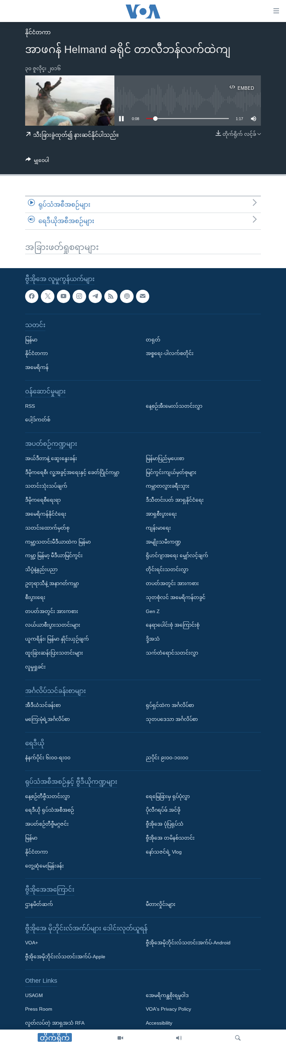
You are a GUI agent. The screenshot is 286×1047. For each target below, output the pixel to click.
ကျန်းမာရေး (158, 527)
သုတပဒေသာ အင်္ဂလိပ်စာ (172, 719)
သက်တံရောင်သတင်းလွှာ (172, 653)
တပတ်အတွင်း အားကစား (51, 611)
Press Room (38, 1009)
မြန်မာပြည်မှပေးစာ (165, 458)
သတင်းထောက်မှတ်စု (47, 527)
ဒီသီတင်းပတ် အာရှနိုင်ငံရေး (175, 500)
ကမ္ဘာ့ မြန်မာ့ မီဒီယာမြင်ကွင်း (54, 555)
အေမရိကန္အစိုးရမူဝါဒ (167, 995)
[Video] (120, 1038)
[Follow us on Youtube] (63, 296)
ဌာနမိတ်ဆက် (39, 904)
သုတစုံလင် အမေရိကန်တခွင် (175, 597)
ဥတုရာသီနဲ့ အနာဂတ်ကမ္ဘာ (52, 583)
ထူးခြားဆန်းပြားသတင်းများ (54, 653)
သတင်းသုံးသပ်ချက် (46, 486)
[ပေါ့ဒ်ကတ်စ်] (126, 296)
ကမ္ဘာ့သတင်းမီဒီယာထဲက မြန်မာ (58, 541)
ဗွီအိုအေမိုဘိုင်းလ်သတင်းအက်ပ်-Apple (65, 956)
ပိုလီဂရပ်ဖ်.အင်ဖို (163, 810)
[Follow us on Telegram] (95, 296)
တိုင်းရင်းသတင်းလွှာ (167, 569)
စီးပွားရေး (35, 597)
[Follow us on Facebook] (31, 296)
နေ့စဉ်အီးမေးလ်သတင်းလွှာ (174, 405)
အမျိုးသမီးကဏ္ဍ (163, 541)
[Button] (37, 162)
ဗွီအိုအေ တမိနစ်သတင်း (170, 838)
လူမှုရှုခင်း (35, 666)
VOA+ (31, 942)
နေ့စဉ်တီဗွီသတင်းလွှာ (47, 796)
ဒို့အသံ (153, 639)
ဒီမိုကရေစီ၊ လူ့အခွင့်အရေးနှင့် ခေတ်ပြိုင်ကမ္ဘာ (72, 472)
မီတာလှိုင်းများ (160, 904)
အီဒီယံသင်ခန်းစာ (43, 705)
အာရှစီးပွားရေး (161, 514)
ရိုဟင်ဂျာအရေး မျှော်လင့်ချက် (177, 555)
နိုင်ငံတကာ (38, 32)
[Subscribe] (142, 296)
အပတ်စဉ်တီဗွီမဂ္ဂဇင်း (47, 824)
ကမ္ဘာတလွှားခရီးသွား (167, 486)
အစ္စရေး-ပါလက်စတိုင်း (170, 353)
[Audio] (178, 1038)
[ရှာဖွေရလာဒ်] (237, 1038)
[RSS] (111, 296)
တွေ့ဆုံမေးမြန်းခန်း (44, 865)
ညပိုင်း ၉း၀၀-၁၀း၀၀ (167, 757)
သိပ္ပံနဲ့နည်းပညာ (41, 569)
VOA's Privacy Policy (168, 1009)
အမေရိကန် (36, 367)
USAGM (34, 995)
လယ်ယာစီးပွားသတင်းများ (52, 625)
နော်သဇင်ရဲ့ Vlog (164, 852)
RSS (30, 405)
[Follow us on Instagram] (79, 296)
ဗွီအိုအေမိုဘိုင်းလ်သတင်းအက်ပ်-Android (188, 942)
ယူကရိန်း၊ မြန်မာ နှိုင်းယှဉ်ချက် (57, 639)
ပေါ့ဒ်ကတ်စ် (37, 419)
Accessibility (159, 1023)
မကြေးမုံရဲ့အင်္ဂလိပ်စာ (47, 719)
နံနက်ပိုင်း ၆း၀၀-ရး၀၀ (47, 757)
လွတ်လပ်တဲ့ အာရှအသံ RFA (54, 1023)
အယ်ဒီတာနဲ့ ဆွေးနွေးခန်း (51, 458)
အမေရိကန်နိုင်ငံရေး (45, 514)
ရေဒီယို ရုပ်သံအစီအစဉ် (49, 810)
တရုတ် (153, 339)
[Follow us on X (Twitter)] (47, 296)
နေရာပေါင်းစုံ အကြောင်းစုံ (173, 625)
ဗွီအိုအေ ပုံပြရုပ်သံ (164, 824)
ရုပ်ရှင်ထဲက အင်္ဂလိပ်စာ (170, 705)
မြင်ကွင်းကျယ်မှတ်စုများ (171, 472)
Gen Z (153, 611)
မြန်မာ (31, 339)
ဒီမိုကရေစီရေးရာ (43, 500)
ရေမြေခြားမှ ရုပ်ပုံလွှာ (168, 796)
